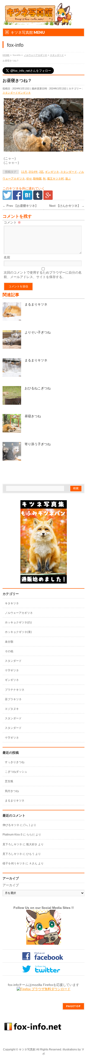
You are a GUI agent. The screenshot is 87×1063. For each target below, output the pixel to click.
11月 (24, 171)
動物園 (37, 178)
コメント (12, 222)
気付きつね (12, 791)
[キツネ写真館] (38, 20)
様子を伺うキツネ (14, 863)
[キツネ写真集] (43, 581)
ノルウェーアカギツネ (35, 55)
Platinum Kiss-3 (12, 834)
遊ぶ (68, 178)
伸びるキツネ (11, 825)
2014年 (33, 171)
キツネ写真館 (27, 1049)
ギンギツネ (24, 92)
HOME (6, 55)
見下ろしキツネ (12, 844)
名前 (7, 257)
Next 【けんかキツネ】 (66, 205)
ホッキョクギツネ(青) (18, 632)
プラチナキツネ (14, 689)
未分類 (9, 641)
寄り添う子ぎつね (38, 444)
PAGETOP (73, 1006)
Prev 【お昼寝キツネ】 (20, 205)
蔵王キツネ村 (55, 178)
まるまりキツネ (36, 304)
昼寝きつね (33, 416)
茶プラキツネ (13, 699)
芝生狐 (9, 781)
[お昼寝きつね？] (43, 125)
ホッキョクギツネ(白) (18, 622)
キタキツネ (12, 603)
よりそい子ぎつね (38, 332)
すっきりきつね (14, 762)
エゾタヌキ (12, 708)
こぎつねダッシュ (16, 771)
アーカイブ (11, 885)
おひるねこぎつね (38, 388)
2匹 (41, 171)
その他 (9, 651)
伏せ (29, 178)
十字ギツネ (12, 670)
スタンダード (57, 55)
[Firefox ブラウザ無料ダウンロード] (44, 989)
